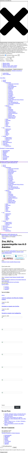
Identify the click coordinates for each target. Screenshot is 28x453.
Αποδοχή (2, 69)
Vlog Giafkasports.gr (7, 142)
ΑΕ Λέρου (10, 92)
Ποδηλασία (7, 120)
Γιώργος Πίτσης (13, 250)
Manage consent (4, 452)
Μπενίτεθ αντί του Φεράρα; (13, 282)
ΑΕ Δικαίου (10, 110)
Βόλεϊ (6, 121)
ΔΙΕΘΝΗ (5, 159)
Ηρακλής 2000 (11, 115)
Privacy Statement (6, 74)
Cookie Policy (6, 73)
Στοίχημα (7, 139)
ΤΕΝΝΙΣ (5, 155)
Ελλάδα (4, 136)
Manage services (6, 64)
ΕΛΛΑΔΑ (5, 157)
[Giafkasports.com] (8, 162)
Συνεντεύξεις (8, 146)
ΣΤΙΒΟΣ (5, 153)
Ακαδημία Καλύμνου (12, 113)
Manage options (6, 63)
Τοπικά (4, 81)
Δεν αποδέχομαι (9, 69)
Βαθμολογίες (5, 141)
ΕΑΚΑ (9, 108)
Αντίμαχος (10, 91)
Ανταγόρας (10, 100)
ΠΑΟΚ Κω (10, 88)
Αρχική (4, 80)
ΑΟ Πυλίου (10, 85)
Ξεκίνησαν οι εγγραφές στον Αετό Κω (10, 306)
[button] (14, 21)
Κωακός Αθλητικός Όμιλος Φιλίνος (16, 99)
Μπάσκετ (7, 105)
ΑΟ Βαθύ (10, 96)
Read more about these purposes (10, 66)
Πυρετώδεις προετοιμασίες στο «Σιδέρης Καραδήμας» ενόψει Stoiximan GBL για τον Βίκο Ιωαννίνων (15, 418)
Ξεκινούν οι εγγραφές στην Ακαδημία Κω (11, 313)
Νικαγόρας (10, 93)
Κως (4, 127)
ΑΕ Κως (10, 89)
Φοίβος (9, 107)
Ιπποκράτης (10, 109)
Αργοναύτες (10, 94)
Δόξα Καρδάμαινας (12, 86)
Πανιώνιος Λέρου (12, 116)
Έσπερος (10, 114)
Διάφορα (7, 122)
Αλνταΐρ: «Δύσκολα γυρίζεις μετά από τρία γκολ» (15, 413)
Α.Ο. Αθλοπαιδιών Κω (13, 102)
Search (3, 405)
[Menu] (0, 233)
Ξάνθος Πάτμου (11, 97)
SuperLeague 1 (8, 137)
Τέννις (6, 125)
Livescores (5, 143)
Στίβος (6, 119)
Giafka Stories (6, 144)
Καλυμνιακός (11, 87)
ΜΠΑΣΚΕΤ (5, 151)
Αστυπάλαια (11, 98)
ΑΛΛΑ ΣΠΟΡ (6, 156)
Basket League (8, 138)
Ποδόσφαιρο (8, 82)
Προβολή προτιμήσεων (17, 69)
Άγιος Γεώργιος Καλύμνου (14, 103)
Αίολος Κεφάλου (12, 111)
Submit (14, 447)
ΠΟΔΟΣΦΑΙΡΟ (6, 150)
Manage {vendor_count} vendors (10, 65)
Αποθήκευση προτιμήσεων (6, 70)
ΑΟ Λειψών (10, 104)
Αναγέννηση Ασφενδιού (13, 83)
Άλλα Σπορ (7, 126)
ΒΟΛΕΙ (4, 154)
